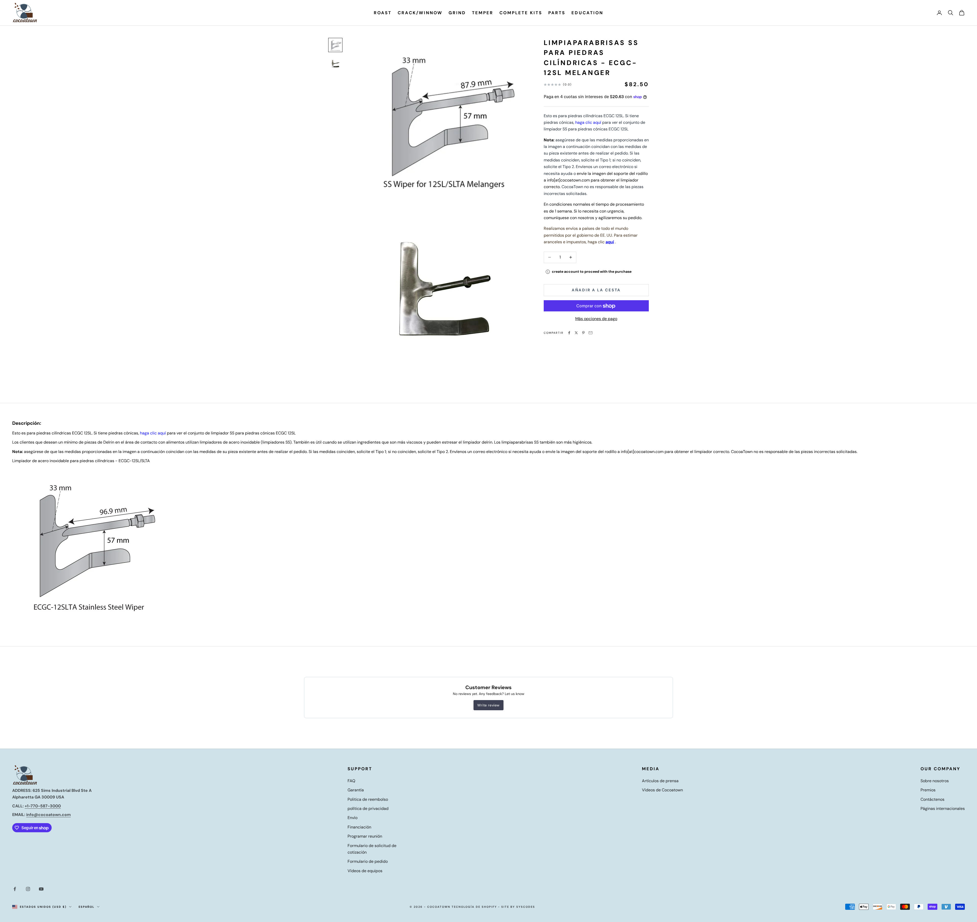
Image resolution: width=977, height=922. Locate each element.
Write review (488, 705)
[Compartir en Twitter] (576, 333)
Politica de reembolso (368, 799)
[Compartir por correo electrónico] (590, 333)
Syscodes (525, 907)
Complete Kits (520, 13)
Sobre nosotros (935, 780)
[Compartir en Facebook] (569, 333)
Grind (457, 13)
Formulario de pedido (368, 861)
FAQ (351, 780)
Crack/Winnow (420, 13)
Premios (928, 790)
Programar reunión (365, 836)
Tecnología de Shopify (474, 907)
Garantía (356, 790)
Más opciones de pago (596, 319)
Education (587, 13)
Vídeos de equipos (365, 870)
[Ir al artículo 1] (335, 45)
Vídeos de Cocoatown (662, 790)
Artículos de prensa (660, 780)
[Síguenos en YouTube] (41, 888)
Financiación (359, 827)
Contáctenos (932, 799)
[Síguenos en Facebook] (14, 888)
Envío (352, 817)
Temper (482, 13)
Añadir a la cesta (596, 290)
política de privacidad (368, 808)
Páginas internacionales (943, 808)
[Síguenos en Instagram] (28, 888)
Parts (556, 13)
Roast (383, 13)
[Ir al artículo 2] (335, 63)
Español (87, 907)
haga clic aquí (588, 122)
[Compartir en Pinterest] (583, 333)
